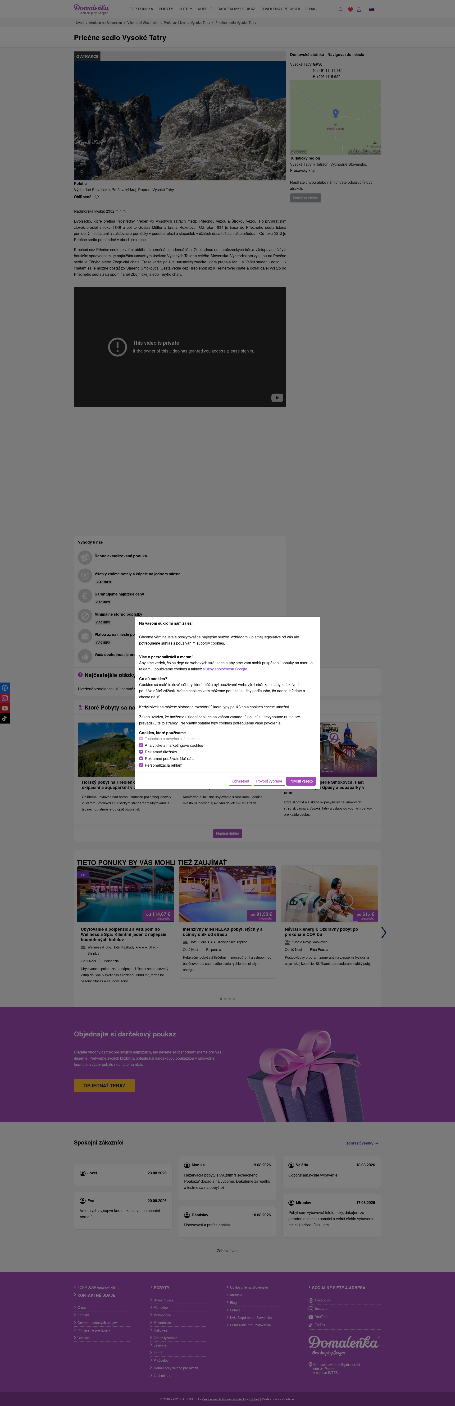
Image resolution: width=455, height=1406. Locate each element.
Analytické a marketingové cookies (174, 745)
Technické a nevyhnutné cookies (172, 738)
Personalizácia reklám (163, 765)
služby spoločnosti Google (225, 669)
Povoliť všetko (301, 781)
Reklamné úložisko (161, 752)
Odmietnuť (240, 781)
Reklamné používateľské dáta (170, 758)
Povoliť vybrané (269, 781)
